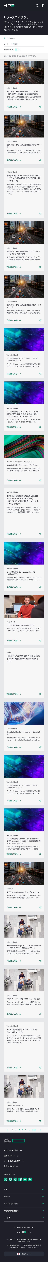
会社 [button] (5, 1189)
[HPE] (14, 1140)
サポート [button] (7, 1196)
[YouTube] (25, 1179)
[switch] (24, 1232)
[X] (5, 1179)
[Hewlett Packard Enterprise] (9, 5)
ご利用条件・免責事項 (31, 1245)
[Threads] (15, 1179)
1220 (34, 1129)
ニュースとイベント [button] (11, 1203)
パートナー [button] (8, 1218)
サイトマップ (33, 1247)
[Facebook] (20, 1179)
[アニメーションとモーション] (24, 1232)
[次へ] (40, 1129)
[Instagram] (10, 1179)
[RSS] (30, 1179)
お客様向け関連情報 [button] (11, 1211)
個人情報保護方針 (13, 1245)
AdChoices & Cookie (17, 1247)
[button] (37, 5)
